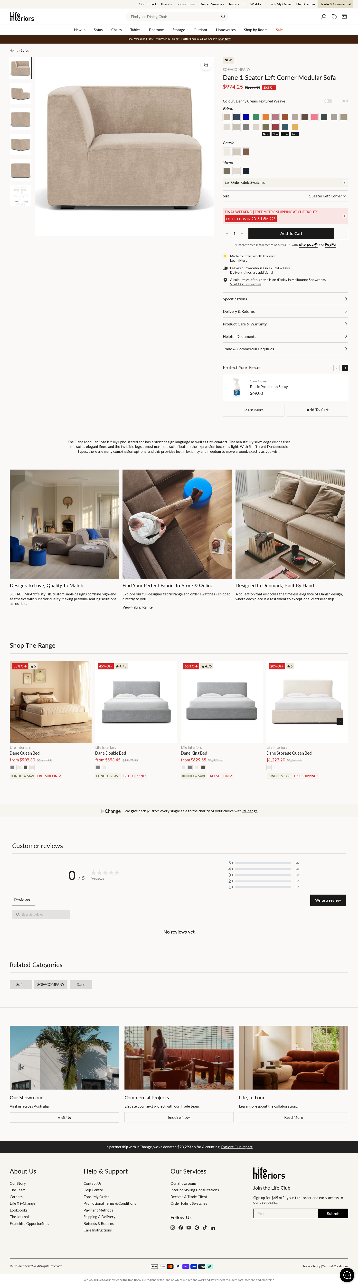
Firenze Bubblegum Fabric (314, 117)
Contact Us (93, 1183)
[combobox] (177, 16)
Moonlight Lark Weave (344, 117)
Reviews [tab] (23, 899)
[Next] (345, 368)
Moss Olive (266, 127)
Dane (81, 984)
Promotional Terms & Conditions (110, 1203)
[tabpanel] (179, 923)
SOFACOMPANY (236, 69)
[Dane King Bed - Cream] (196, 767)
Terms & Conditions (335, 1266)
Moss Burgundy (275, 127)
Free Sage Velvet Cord (227, 171)
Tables (135, 30)
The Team (17, 1190)
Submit (333, 1213)
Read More (293, 1117)
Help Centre (305, 4)
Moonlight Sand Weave (227, 127)
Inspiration (237, 4)
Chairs (116, 30)
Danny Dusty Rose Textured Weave (275, 117)
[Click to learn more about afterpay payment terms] (308, 245)
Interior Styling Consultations (194, 1190)
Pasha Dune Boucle (236, 152)
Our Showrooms (183, 1183)
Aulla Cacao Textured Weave (305, 117)
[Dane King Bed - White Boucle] (183, 767)
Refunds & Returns (99, 1223)
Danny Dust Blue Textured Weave (236, 117)
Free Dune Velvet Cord (236, 171)
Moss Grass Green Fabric (256, 117)
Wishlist (256, 4)
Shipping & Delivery (99, 1216)
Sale (279, 30)
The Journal (19, 1216)
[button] (340, 721)
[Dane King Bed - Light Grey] (190, 767)
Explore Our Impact (237, 1147)
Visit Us (64, 1117)
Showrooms (186, 4)
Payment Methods (98, 1210)
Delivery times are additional (251, 272)
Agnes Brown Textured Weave (295, 117)
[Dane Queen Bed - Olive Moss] (25, 767)
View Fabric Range (137, 607)
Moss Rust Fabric (285, 117)
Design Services (212, 4)
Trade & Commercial (335, 4)
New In (79, 30)
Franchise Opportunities (29, 1223)
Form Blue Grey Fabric (324, 117)
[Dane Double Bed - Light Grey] (97, 767)
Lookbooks (19, 1210)
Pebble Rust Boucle (246, 152)
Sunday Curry (295, 127)
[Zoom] (206, 65)
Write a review (328, 900)
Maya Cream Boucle (227, 152)
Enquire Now (179, 1117)
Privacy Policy (311, 1266)
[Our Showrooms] (64, 1058)
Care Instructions (98, 1230)
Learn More (254, 409)
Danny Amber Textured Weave (266, 117)
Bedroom (156, 30)
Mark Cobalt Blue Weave (246, 117)
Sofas (98, 30)
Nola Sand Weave (236, 127)
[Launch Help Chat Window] (347, 1275)
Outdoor (200, 30)
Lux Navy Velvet (246, 171)
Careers (16, 1196)
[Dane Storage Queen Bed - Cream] (269, 767)
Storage (178, 30)
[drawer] (285, 182)
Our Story (18, 1183)
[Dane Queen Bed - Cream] (19, 767)
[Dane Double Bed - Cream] (104, 767)
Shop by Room (255, 30)
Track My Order (280, 4)
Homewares (226, 30)
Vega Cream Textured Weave (256, 127)
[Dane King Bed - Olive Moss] (203, 767)
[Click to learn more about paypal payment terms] (330, 245)
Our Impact (147, 4)
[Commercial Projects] (179, 1058)
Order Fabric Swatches (188, 1203)
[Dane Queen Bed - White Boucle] (32, 767)
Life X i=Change (22, 1203)
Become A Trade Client (188, 1196)
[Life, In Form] (293, 1058)
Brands (166, 4)
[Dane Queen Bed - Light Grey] (12, 767)
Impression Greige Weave (334, 117)
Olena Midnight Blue (285, 127)
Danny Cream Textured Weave (227, 117)
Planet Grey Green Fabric (246, 127)
